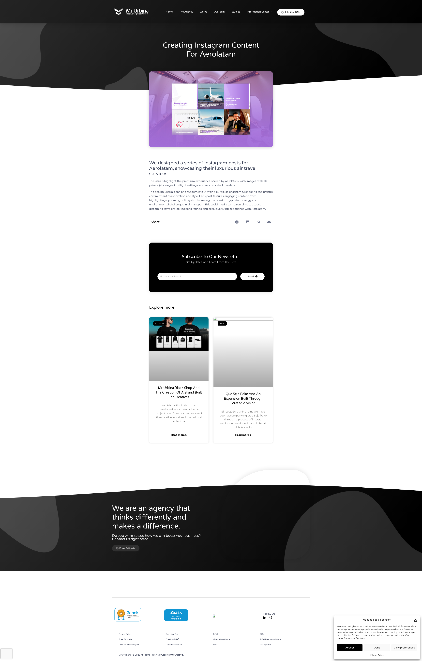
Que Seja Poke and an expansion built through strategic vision (243, 398)
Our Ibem (219, 11)
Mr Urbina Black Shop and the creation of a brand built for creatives (179, 392)
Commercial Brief (174, 645)
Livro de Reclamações (129, 645)
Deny (377, 647)
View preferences (404, 647)
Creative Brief (172, 639)
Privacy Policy (377, 655)
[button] (415, 619)
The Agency (186, 11)
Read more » (179, 435)
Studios (235, 11)
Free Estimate (125, 639)
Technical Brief (172, 634)
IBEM (215, 634)
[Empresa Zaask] (127, 621)
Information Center (258, 11)
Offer (262, 634)
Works (203, 11)
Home (169, 11)
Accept (349, 647)
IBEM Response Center (271, 639)
